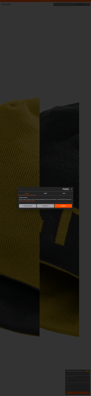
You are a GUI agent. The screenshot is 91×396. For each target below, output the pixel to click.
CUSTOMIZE (45, 205)
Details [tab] (45, 193)
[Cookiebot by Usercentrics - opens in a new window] (63, 189)
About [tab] (64, 193)
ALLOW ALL (63, 205)
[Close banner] (71, 189)
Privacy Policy (24, 200)
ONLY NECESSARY (27, 205)
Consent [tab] (27, 193)
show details (32, 200)
